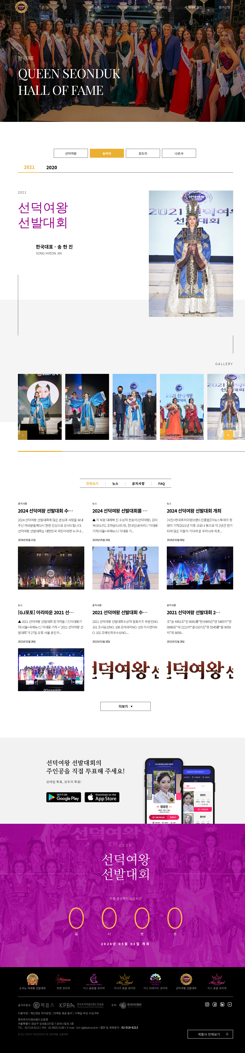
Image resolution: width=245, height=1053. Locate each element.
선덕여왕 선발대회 (127, 7)
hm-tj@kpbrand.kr (87, 1027)
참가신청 (224, 7)
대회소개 (93, 7)
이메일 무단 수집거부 (87, 1013)
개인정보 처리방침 (40, 1013)
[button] (228, 435)
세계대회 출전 (193, 7)
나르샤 (179, 153)
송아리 (107, 153)
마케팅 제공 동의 (62, 1013)
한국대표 (162, 7)
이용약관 (23, 1013)
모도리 (143, 153)
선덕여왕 (71, 153)
